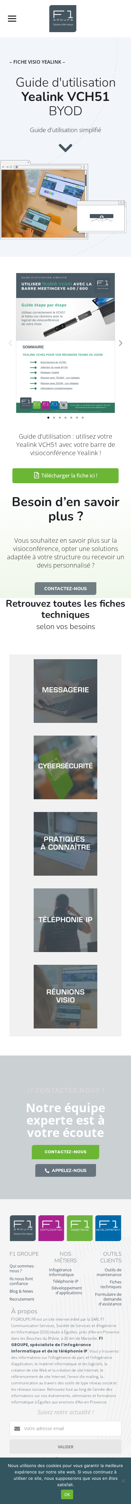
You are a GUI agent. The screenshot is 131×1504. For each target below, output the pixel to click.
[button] (10, 343)
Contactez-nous (65, 1152)
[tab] (65, 692)
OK (67, 1494)
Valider (65, 1447)
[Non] (123, 1481)
